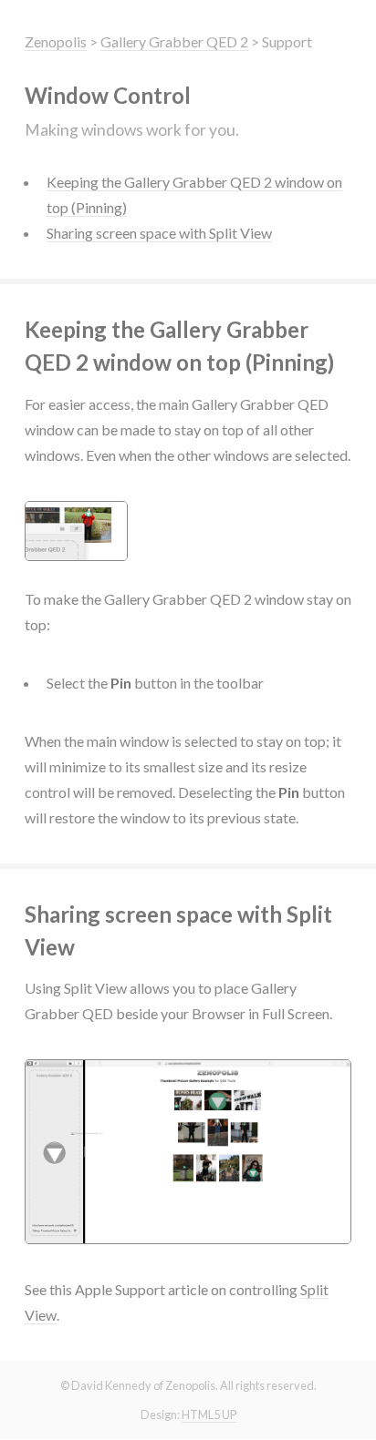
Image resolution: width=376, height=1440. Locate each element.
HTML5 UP (209, 1414)
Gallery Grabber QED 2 (174, 41)
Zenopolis (56, 41)
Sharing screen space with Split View (159, 232)
